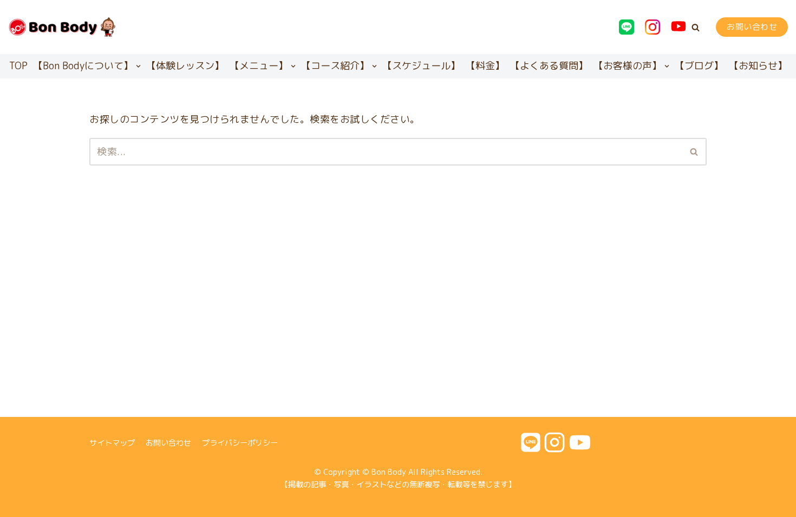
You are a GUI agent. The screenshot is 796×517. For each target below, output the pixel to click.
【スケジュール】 (421, 65)
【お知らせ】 (758, 65)
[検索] (694, 151)
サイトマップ (112, 443)
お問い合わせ (752, 26)
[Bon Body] (62, 27)
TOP (18, 65)
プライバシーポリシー (240, 443)
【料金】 (485, 65)
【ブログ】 (699, 65)
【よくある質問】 (549, 65)
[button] (695, 27)
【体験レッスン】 (185, 65)
